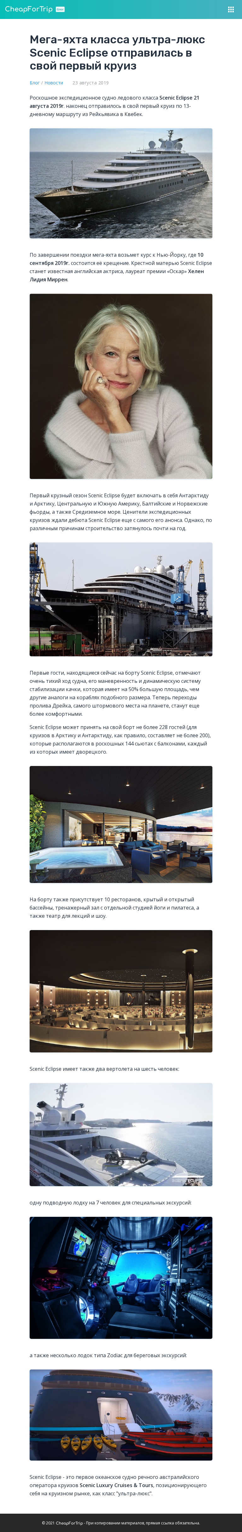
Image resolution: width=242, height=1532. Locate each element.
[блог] (29, 9)
